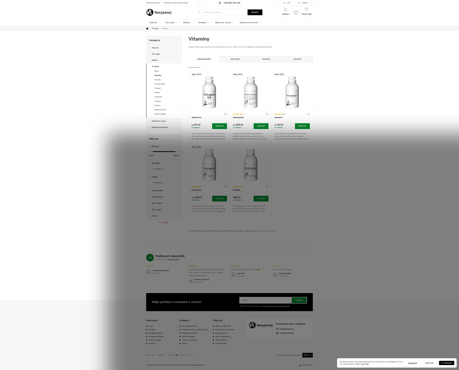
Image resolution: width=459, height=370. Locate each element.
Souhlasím (448, 363)
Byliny (156, 71)
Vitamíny (157, 75)
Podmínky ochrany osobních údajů (176, 3)
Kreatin (157, 92)
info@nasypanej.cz (287, 329)
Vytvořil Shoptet (307, 365)
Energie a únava (221, 333)
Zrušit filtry (165, 222)
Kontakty (152, 344)
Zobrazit (219, 126)
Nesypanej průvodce (156, 337)
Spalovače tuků (160, 110)
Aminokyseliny (159, 84)
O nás (151, 326)
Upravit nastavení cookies (195, 365)
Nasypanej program (156, 333)
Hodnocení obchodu (189, 340)
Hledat (255, 12)
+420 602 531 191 (286, 333)
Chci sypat (156, 54)
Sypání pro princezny (160, 127)
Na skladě (157, 169)
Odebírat (299, 300)
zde (367, 364)
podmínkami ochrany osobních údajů (275, 306)
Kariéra (184, 343)
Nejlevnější (235, 59)
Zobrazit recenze (173, 259)
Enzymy (157, 105)
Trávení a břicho (221, 340)
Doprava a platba (155, 340)
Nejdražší (266, 59)
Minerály (157, 80)
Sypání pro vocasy (159, 121)
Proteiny (157, 88)
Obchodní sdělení (188, 336)
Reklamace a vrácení (189, 333)
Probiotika (158, 97)
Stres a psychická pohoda (224, 330)
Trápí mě (155, 48)
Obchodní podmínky (153, 3)
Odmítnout (429, 363)
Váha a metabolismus (223, 337)
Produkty (155, 66)
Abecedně (297, 59)
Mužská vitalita (220, 344)
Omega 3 (157, 101)
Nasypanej (157, 183)
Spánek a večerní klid (223, 326)
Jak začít (152, 330)
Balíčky (155, 60)
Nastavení (412, 363)
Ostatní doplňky (160, 114)
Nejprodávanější (204, 59)
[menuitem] (154, 22)
